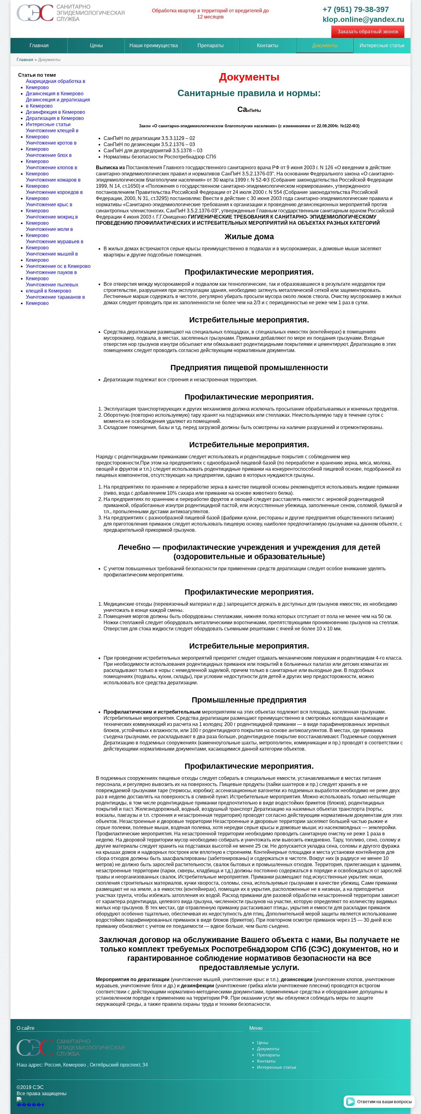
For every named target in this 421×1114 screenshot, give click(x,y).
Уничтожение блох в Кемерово (49, 158)
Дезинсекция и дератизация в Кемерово (58, 103)
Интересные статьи (382, 45)
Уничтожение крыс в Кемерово (49, 207)
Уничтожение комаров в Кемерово (53, 183)
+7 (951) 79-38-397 (356, 9)
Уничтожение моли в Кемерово (49, 232)
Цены (96, 45)
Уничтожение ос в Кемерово (58, 266)
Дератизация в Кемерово (55, 118)
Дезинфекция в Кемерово (55, 112)
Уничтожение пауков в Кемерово (51, 275)
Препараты (211, 45)
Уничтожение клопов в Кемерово (51, 170)
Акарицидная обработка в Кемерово (55, 84)
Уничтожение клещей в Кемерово (52, 133)
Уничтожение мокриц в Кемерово (52, 220)
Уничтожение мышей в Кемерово (52, 257)
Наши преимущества (153, 45)
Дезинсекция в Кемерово (55, 93)
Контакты (267, 45)
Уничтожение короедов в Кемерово (54, 195)
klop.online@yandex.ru (363, 19)
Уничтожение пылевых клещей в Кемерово (52, 287)
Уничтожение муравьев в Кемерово (55, 244)
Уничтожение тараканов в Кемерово (55, 300)
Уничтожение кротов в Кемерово (51, 146)
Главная (39, 45)
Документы (325, 45)
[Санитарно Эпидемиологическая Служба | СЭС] (71, 1047)
